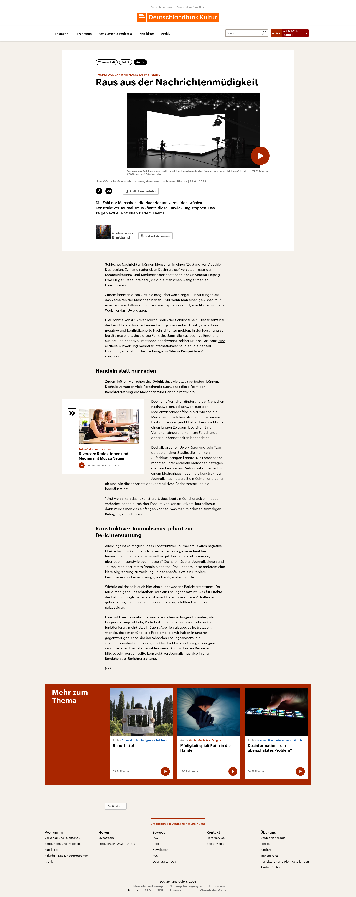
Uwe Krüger (114, 280)
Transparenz (269, 855)
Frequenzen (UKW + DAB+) (116, 843)
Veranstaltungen (164, 861)
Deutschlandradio (273, 837)
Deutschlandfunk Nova (191, 7)
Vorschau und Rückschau (62, 837)
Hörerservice (216, 837)
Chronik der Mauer (213, 890)
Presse (265, 843)
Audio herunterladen (143, 191)
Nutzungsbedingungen (185, 886)
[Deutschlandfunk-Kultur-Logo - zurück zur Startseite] (178, 17)
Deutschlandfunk (161, 7)
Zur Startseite (115, 806)
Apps (156, 843)
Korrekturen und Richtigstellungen (285, 861)
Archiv (165, 33)
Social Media (215, 843)
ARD (148, 890)
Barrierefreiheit (271, 867)
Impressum (217, 886)
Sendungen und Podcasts (62, 843)
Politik (126, 62)
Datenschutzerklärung (147, 886)
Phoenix (175, 890)
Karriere (266, 849)
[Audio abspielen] (260, 156)
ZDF (160, 890)
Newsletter (160, 849)
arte (190, 890)
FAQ (155, 837)
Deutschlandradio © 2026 (178, 881)
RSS (155, 855)
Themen (60, 33)
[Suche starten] (264, 33)
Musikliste (147, 33)
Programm (84, 33)
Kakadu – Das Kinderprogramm (66, 855)
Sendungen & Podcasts (115, 33)
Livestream (106, 837)
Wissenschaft (106, 62)
